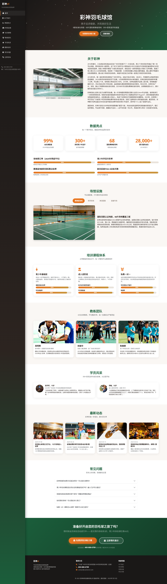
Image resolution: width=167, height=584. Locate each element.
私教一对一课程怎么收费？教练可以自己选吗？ (73, 507)
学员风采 (8, 42)
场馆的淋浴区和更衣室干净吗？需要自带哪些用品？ (74, 494)
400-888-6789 (90, 547)
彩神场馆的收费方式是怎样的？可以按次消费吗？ (74, 481)
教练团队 (8, 38)
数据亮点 (8, 23)
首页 (6, 13)
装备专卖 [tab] (114, 201)
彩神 (5, 3)
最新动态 (8, 47)
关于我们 (7, 18)
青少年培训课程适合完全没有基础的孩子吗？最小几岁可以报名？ (79, 487)
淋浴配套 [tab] (103, 201)
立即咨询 (8, 57)
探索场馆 (106, 34)
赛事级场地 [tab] (79, 201)
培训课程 (8, 33)
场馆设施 (8, 28)
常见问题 (8, 52)
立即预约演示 (113, 540)
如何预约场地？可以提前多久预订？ (69, 500)
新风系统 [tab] (91, 201)
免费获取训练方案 (89, 34)
